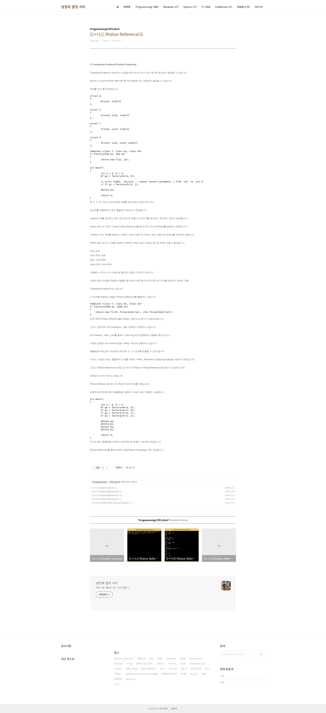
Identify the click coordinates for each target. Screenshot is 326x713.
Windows (171, 7)
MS (204, 673)
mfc (184, 663)
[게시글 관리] (107, 467)
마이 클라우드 (149, 668)
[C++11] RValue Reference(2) (105, 495)
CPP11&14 (114, 481)
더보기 (117, 684)
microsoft (196, 658)
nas (130, 663)
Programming (147, 7)
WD (161, 658)
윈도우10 (196, 668)
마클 (184, 673)
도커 (184, 668)
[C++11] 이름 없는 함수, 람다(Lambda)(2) (110, 502)
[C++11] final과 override (103, 487)
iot (152, 658)
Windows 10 (198, 663)
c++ (163, 668)
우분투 (118, 679)
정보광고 (243, 7)
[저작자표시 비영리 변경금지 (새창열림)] (130, 467)
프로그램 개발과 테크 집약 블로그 (112, 587)
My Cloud (132, 668)
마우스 (118, 673)
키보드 (118, 668)
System (190, 7)
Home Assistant (124, 658)
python (131, 679)
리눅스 (161, 663)
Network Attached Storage (142, 673)
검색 (261, 654)
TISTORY (164, 708)
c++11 (173, 663)
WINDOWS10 (170, 673)
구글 (183, 658)
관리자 (174, 708)
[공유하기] (103, 467)
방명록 (127, 7)
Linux (195, 673)
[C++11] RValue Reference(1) (105, 498)
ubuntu (172, 658)
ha (207, 668)
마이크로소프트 (145, 663)
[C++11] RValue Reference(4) (105, 491)
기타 (258, 7)
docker (119, 663)
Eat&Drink (223, 7)
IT (206, 7)
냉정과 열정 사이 (73, 6)
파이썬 (142, 658)
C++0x (173, 668)
